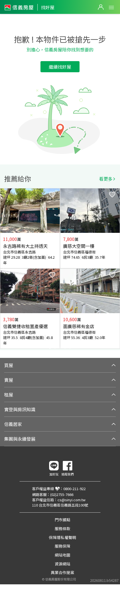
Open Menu (111, 7)
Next (115, 269)
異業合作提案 (62, 572)
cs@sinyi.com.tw (71, 499)
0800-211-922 (74, 488)
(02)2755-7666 (61, 494)
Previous (4, 269)
